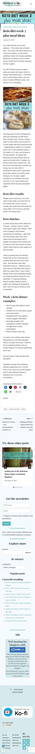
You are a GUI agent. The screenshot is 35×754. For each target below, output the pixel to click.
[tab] (13, 487)
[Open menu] (31, 3)
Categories (6, 564)
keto (23, 409)
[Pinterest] (28, 744)
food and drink (14, 409)
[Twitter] (28, 740)
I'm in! (6, 523)
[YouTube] (24, 748)
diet (5, 409)
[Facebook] (24, 740)
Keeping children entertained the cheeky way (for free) (26, 424)
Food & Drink (7, 27)
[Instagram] (24, 744)
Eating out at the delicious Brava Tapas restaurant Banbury (16, 474)
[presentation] (17, 457)
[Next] (29, 466)
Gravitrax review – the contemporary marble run (8, 424)
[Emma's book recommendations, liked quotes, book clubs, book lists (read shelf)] (17, 725)
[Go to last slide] (5, 466)
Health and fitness (20, 27)
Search (5, 549)
